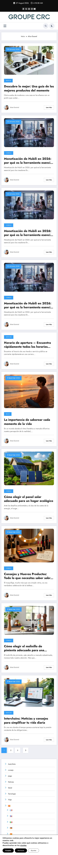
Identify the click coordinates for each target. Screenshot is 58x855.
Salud (8, 414)
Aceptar (8, 850)
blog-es (8, 80)
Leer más (49, 107)
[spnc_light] (51, 26)
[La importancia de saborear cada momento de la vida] (29, 391)
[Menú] (5, 26)
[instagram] (32, 9)
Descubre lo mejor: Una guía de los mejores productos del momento (29, 88)
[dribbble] (29, 9)
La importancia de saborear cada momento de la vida (27, 422)
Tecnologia (12, 794)
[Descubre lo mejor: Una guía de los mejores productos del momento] (29, 60)
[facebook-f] (23, 9)
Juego (10, 776)
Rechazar (21, 850)
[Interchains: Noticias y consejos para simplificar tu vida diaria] (29, 692)
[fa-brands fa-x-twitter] (26, 9)
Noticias (8, 337)
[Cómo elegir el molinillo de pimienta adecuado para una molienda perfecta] (29, 620)
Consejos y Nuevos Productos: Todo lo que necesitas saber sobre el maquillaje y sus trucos (28, 576)
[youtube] (34, 9)
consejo (8, 153)
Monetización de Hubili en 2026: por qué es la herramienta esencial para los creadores (28, 161)
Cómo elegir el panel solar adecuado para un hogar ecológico (28, 499)
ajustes (23, 845)
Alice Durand (14, 107)
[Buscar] (45, 26)
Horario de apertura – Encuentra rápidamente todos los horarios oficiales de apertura (27, 345)
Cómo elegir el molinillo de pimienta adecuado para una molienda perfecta (24, 648)
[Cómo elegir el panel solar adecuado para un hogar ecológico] (29, 468)
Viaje (10, 799)
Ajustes (33, 850)
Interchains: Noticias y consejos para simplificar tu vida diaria (26, 721)
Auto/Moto (12, 764)
